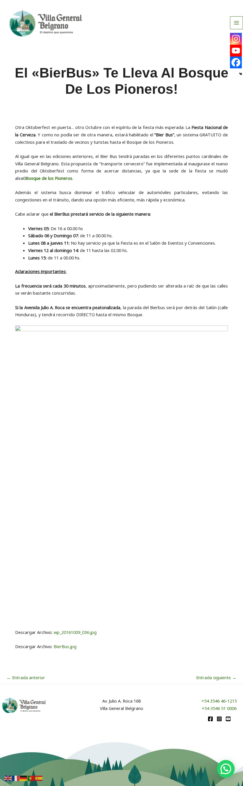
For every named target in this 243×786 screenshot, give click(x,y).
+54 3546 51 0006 (219, 708)
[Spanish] (39, 778)
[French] (16, 778)
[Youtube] (236, 51)
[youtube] (228, 719)
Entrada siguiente (216, 677)
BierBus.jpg (65, 646)
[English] (8, 778)
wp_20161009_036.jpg (75, 632)
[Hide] (240, 74)
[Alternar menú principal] (236, 22)
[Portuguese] (31, 778)
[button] (226, 769)
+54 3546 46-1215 (219, 701)
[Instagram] (236, 39)
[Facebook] (236, 62)
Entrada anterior (26, 677)
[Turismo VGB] (46, 22)
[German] (24, 778)
